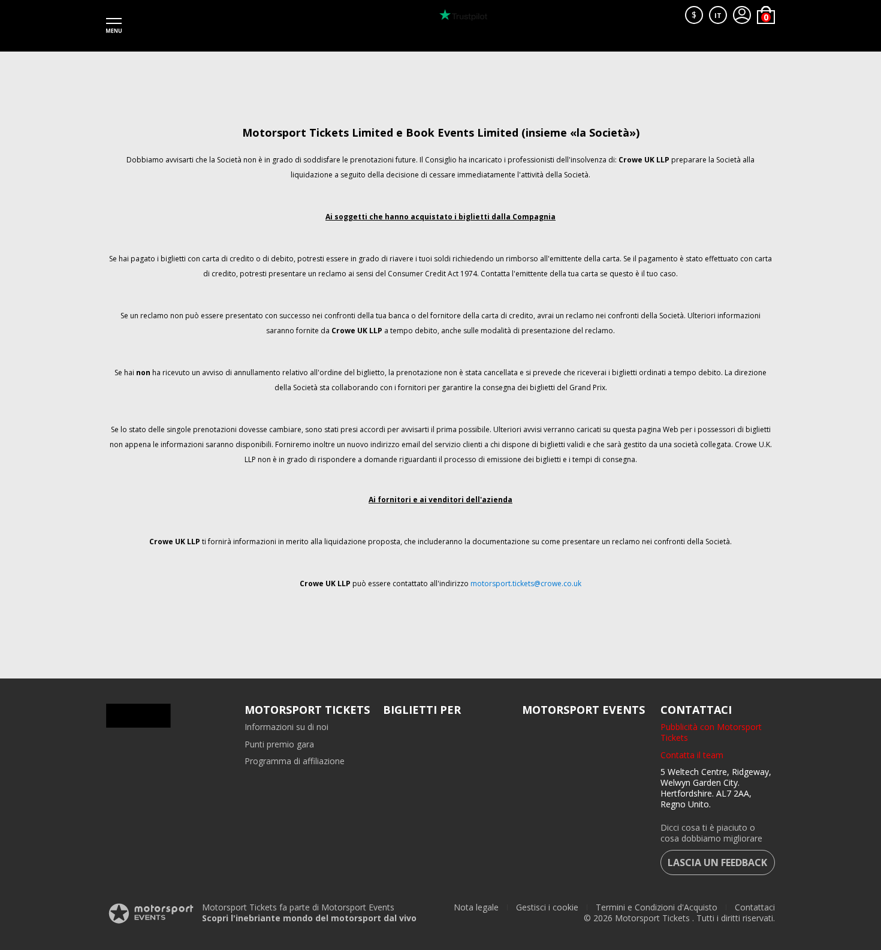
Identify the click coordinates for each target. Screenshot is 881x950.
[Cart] (766, 15)
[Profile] (742, 15)
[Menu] (114, 26)
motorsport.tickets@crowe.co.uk (525, 583)
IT (718, 15)
